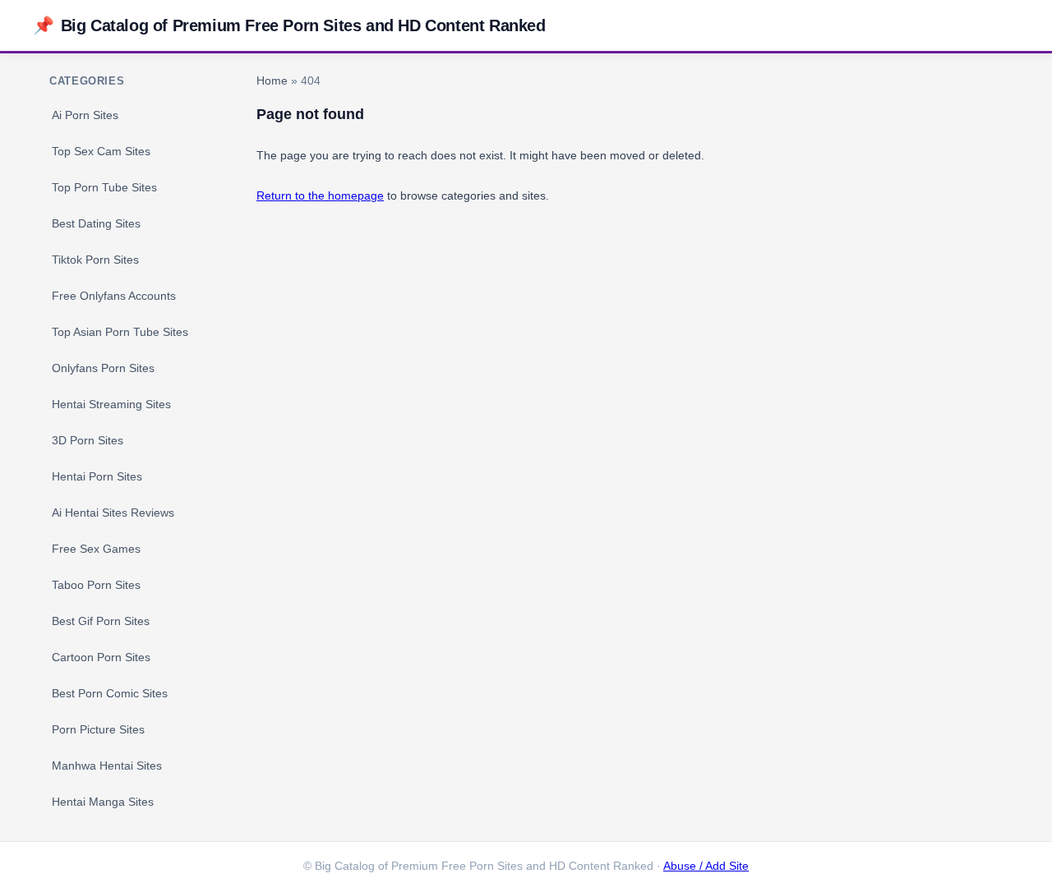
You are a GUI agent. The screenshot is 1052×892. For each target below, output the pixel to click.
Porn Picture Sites (98, 729)
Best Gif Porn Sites (101, 621)
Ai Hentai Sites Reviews (113, 512)
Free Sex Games (96, 548)
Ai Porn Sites (85, 115)
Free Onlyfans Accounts (114, 295)
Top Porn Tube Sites (104, 187)
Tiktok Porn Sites (95, 259)
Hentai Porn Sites (97, 476)
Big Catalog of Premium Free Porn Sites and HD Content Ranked (289, 25)
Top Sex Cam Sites (101, 151)
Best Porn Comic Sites (110, 693)
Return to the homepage (320, 195)
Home (272, 81)
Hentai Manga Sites (103, 801)
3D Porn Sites (87, 440)
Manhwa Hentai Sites (107, 765)
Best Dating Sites (96, 223)
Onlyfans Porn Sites (103, 368)
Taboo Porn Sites (96, 584)
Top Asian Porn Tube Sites (120, 331)
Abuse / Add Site (706, 866)
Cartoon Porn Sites (101, 657)
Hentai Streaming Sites (111, 404)
